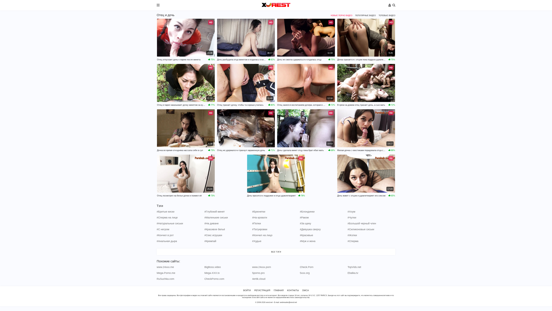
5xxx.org (305, 273)
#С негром (163, 229)
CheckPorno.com (214, 278)
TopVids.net (354, 267)
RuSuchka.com (165, 278)
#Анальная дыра (167, 241)
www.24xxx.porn (261, 267)
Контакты (293, 290)
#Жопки (352, 235)
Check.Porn (306, 267)
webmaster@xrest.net (288, 302)
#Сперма (353, 241)
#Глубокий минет (214, 211)
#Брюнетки (258, 211)
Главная (279, 290)
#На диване (211, 223)
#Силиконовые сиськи (361, 229)
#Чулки (352, 217)
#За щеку (305, 223)
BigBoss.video (212, 267)
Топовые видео (387, 15)
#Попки (256, 223)
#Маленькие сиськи (216, 217)
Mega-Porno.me (166, 273)
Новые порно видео (341, 15)
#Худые (256, 241)
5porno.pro (258, 273)
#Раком (304, 217)
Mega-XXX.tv (212, 273)
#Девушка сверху (310, 229)
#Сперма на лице (167, 217)
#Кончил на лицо (262, 235)
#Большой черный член (362, 223)
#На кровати (259, 217)
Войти (247, 290)
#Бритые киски (165, 211)
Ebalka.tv (353, 273)
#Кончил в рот (165, 235)
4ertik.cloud (258, 278)
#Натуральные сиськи (170, 223)
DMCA (305, 290)
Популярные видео (365, 15)
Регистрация (262, 290)
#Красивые (306, 235)
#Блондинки (307, 211)
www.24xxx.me (165, 267)
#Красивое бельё (214, 229)
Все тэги (276, 252)
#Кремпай (210, 241)
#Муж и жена (307, 241)
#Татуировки (259, 229)
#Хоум (351, 211)
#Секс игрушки (213, 235)
